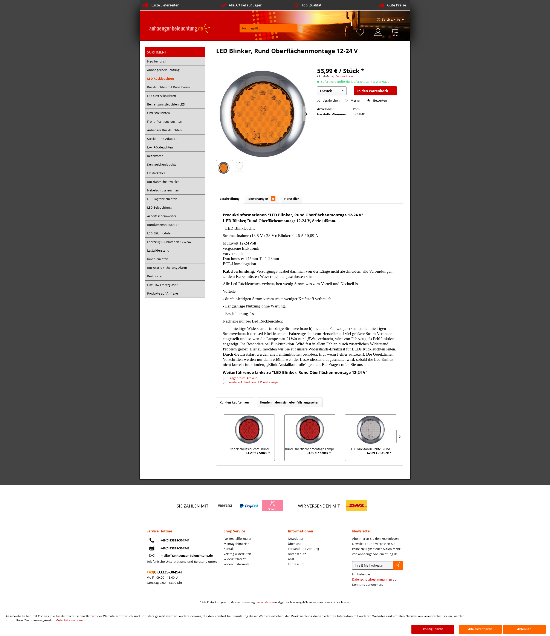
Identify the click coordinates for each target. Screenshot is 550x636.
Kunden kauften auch (235, 402)
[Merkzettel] (361, 31)
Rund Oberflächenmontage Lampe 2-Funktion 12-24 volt (310, 449)
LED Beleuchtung (159, 207)
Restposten (155, 276)
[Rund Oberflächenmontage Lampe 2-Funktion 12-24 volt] (310, 430)
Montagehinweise (236, 544)
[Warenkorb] (395, 31)
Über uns (294, 544)
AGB (291, 559)
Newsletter (296, 539)
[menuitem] (265, 30)
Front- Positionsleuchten (164, 121)
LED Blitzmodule (159, 233)
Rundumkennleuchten (163, 225)
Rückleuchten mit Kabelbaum (168, 87)
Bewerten (379, 100)
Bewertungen (261, 199)
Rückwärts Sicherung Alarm (167, 268)
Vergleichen (331, 100)
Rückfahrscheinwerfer (163, 182)
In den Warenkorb (372, 91)
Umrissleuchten (158, 113)
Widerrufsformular (237, 564)
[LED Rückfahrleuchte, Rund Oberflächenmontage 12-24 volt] (370, 430)
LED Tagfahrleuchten (162, 199)
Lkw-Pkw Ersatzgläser (162, 285)
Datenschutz (297, 554)
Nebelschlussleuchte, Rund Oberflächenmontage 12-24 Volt (249, 449)
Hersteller (291, 199)
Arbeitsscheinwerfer (161, 216)
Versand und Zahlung (303, 549)
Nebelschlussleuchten (163, 190)
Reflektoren (155, 156)
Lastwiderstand (158, 250)
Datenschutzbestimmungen (372, 579)
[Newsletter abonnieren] (398, 565)
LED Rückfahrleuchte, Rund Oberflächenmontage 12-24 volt (370, 449)
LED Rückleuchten (160, 78)
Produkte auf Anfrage (162, 293)
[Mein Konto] (378, 31)
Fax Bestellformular (238, 539)
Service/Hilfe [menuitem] (391, 19)
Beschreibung (230, 199)
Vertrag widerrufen (237, 554)
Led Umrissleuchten (161, 96)
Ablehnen (524, 629)
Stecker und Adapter (162, 139)
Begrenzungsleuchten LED (166, 104)
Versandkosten (266, 602)
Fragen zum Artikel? (242, 378)
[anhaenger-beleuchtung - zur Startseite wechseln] (180, 29)
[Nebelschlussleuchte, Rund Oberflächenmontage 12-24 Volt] (249, 430)
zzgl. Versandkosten (342, 76)
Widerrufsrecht (235, 559)
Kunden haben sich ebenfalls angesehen (289, 402)
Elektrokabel (156, 173)
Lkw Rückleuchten (160, 147)
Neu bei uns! (156, 61)
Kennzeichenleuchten (163, 164)
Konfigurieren (433, 629)
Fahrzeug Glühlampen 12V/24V (169, 242)
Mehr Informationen (70, 620)
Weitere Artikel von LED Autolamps (253, 382)
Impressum (296, 564)
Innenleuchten (157, 259)
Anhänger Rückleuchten (164, 130)
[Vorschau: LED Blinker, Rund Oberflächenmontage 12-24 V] (223, 167)
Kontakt (229, 549)
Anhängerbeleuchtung (163, 70)
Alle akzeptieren (480, 629)
